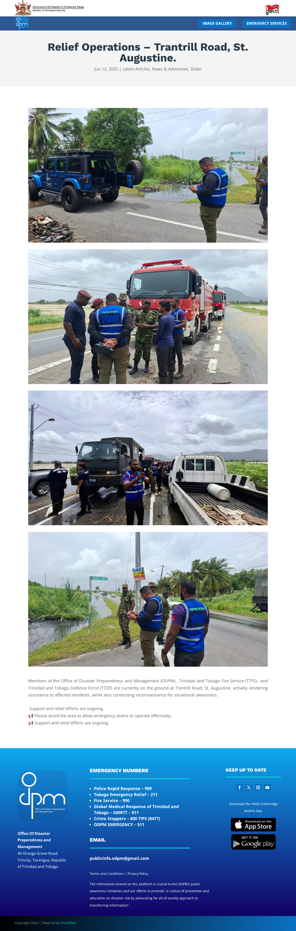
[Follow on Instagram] (258, 787)
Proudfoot (68, 923)
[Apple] (253, 830)
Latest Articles (136, 69)
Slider (196, 69)
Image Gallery (217, 23)
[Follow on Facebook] (239, 787)
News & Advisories (170, 69)
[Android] (253, 848)
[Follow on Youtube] (267, 787)
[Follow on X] (249, 787)
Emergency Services (267, 23)
